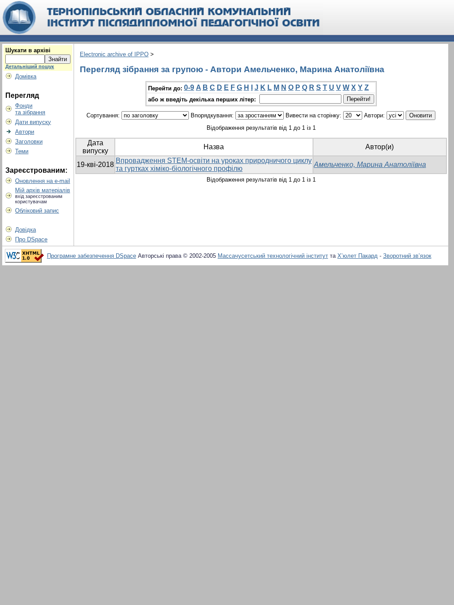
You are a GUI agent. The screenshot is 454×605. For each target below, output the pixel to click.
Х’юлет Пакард (357, 255)
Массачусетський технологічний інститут (273, 255)
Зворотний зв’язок (407, 255)
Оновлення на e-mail (42, 181)
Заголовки (29, 141)
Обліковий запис (37, 210)
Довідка (25, 229)
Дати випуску (33, 122)
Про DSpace (31, 239)
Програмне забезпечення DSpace (91, 255)
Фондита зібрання (30, 109)
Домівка (25, 76)
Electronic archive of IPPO (114, 54)
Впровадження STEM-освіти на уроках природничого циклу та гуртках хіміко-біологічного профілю (214, 164)
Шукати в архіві (28, 50)
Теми (21, 151)
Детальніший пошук (29, 66)
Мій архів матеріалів (42, 190)
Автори (24, 131)
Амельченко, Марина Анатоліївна (370, 164)
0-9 (189, 87)
